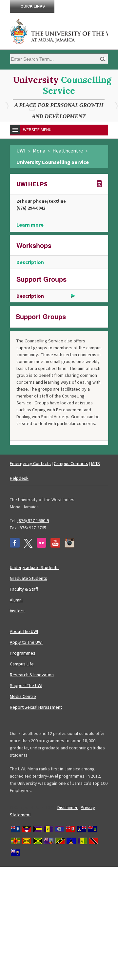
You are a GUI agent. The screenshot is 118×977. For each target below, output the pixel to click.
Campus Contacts (71, 463)
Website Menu (37, 129)
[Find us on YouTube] (55, 546)
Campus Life (22, 664)
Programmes (22, 653)
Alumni (16, 600)
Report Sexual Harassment (36, 707)
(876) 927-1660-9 (33, 520)
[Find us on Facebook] (15, 546)
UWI (21, 150)
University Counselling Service (52, 162)
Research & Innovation (32, 675)
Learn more (30, 224)
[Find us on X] (28, 546)
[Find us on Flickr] (41, 546)
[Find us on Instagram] (69, 546)
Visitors (17, 611)
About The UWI (24, 631)
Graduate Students (28, 578)
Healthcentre (67, 150)
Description (30, 262)
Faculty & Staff (24, 589)
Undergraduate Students (34, 567)
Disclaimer (67, 807)
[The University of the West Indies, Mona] (59, 30)
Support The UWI (26, 685)
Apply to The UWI (26, 642)
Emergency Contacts (30, 463)
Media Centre (23, 696)
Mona (39, 150)
